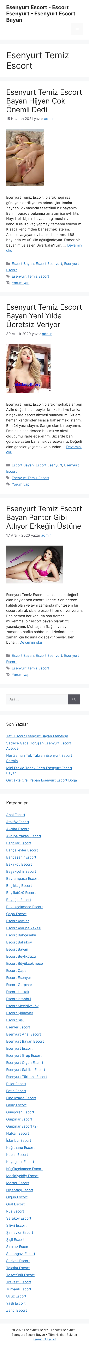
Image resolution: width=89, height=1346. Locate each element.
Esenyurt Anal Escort (23, 1034)
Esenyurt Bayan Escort (25, 1041)
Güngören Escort (20, 1112)
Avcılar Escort (17, 829)
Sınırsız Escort (18, 1247)
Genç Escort (16, 1105)
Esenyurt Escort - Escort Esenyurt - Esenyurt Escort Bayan (40, 13)
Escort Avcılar (17, 921)
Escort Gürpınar (19, 985)
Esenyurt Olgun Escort (24, 1063)
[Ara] (74, 699)
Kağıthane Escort (20, 1147)
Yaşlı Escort (15, 1303)
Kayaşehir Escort (20, 1162)
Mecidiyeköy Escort (22, 1176)
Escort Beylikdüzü (21, 956)
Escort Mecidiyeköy (22, 1006)
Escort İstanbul (18, 999)
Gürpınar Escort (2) (22, 1126)
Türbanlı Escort (18, 1289)
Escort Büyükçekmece (24, 963)
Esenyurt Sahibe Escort (25, 1070)
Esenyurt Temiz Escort (30, 276)
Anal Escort (15, 815)
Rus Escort (15, 1211)
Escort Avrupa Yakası (23, 928)
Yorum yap (20, 283)
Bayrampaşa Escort (22, 878)
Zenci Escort (16, 1310)
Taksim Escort (18, 1268)
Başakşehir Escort (21, 871)
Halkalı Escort (17, 1133)
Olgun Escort (17, 1197)
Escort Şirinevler (19, 1013)
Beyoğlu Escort (18, 900)
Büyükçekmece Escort (24, 907)
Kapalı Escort (17, 1155)
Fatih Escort (16, 1091)
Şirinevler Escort (19, 1232)
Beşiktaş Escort (19, 886)
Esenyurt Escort (19, 1048)
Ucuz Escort (16, 1296)
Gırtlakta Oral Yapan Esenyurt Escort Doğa (41, 780)
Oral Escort (15, 1204)
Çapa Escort (16, 914)
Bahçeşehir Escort (21, 857)
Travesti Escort (18, 1282)
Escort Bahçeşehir (21, 935)
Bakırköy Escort (19, 864)
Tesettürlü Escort (20, 1275)
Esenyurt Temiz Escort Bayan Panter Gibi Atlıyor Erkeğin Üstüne (44, 517)
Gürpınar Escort (19, 1119)
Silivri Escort (16, 1225)
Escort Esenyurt (49, 264)
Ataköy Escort (17, 822)
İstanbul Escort (18, 1140)
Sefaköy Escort (18, 1218)
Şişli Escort (15, 1240)
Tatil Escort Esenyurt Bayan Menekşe (37, 736)
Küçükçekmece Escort (24, 1169)
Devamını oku (31, 642)
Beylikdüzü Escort (21, 893)
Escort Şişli (15, 1020)
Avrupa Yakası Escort (23, 836)
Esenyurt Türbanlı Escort (26, 1077)
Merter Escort (17, 1183)
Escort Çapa (16, 970)
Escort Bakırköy (19, 942)
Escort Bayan (23, 264)
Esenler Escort (18, 1027)
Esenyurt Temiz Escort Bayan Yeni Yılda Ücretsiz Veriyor (44, 316)
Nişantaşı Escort (19, 1190)
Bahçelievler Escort (22, 850)
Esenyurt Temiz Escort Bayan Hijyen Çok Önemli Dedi (44, 101)
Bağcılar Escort (18, 843)
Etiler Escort (16, 1084)
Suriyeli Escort (18, 1261)
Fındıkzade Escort (21, 1098)
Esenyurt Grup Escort (24, 1055)
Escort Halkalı (17, 992)
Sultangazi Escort (20, 1254)
